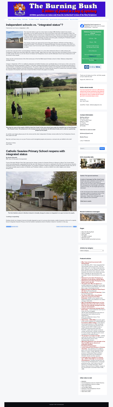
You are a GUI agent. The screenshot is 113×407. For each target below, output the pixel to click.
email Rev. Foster (84, 104)
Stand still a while (85, 391)
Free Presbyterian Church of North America (92, 382)
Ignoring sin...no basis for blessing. (91, 292)
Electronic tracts (44, 19)
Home (9, 19)
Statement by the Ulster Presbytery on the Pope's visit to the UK (93, 281)
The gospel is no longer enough (90, 335)
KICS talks (25, 19)
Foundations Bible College (89, 322)
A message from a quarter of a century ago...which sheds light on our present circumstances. (92, 359)
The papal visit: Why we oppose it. (91, 283)
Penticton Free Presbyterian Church (90, 388)
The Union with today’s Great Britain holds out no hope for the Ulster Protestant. (91, 297)
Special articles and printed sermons (59, 19)
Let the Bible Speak (86, 387)
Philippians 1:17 (92, 56)
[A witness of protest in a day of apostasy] (56, 9)
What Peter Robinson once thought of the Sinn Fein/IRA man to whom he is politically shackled (93, 343)
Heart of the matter (86, 385)
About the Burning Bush (87, 232)
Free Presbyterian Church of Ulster (90, 384)
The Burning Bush (60, 404)
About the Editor (74, 19)
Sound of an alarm (86, 390)
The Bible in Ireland (34, 19)
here (95, 60)
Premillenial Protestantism (88, 345)
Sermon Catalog (17, 19)
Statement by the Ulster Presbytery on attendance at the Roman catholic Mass (92, 278)
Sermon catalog (85, 233)
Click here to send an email (87, 129)
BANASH (83, 381)
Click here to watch (85, 201)
